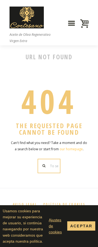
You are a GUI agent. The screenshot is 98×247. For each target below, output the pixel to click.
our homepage (71, 149)
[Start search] (44, 166)
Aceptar (81, 226)
